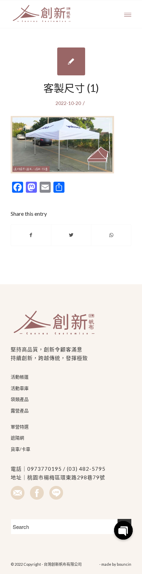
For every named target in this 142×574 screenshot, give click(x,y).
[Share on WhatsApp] (111, 235)
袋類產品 (20, 399)
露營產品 (20, 410)
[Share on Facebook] (31, 235)
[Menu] (127, 14)
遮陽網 (17, 437)
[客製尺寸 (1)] (71, 61)
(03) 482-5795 (86, 469)
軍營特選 (20, 426)
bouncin (124, 564)
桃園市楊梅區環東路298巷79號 (66, 477)
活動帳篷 (20, 377)
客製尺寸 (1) (71, 88)
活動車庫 (20, 388)
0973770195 (44, 469)
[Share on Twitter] (71, 235)
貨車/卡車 (20, 449)
